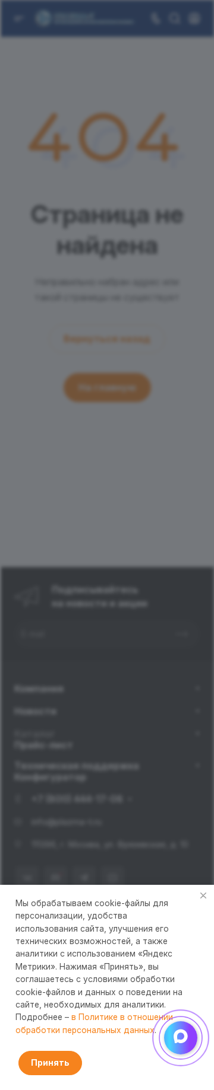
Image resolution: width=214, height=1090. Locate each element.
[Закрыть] (203, 895)
